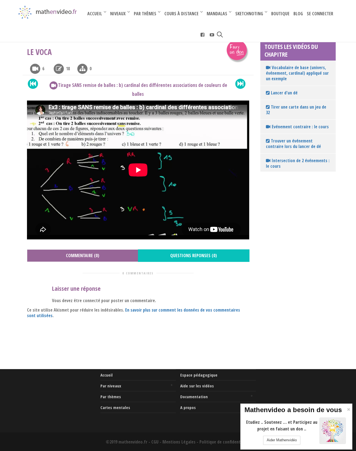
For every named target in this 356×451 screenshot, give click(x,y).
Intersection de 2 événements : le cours (298, 163)
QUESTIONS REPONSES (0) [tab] (193, 255)
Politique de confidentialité (224, 442)
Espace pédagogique (198, 375)
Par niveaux (110, 386)
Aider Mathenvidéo (282, 440)
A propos (188, 407)
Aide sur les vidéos (197, 386)
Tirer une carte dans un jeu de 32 (296, 110)
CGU (155, 442)
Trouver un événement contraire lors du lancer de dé (293, 143)
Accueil (106, 375)
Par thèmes (110, 396)
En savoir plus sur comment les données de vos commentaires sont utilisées (133, 313)
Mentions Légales (179, 442)
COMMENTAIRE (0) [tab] (82, 255)
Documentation (194, 396)
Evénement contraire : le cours (300, 127)
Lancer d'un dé (284, 93)
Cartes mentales (115, 407)
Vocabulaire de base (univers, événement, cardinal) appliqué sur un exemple (297, 73)
